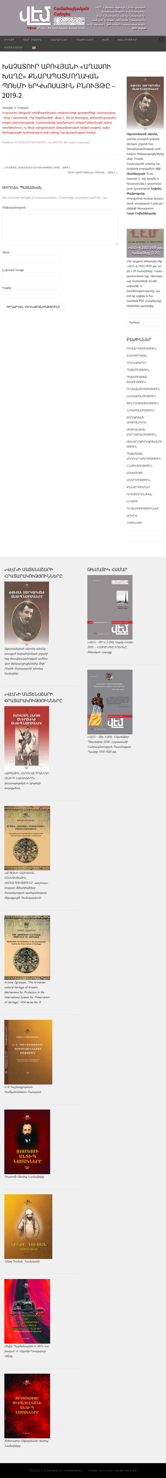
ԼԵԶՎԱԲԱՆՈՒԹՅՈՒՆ (141, 396)
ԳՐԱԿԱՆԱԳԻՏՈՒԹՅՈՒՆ (31, 142)
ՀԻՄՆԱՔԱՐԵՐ (137, 363)
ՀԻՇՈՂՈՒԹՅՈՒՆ (138, 480)
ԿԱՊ (105, 39)
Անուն (6, 252)
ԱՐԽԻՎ (132, 515)
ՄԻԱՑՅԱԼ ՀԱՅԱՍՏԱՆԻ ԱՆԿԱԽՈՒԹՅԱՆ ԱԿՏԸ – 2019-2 (36, 167)
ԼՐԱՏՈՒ (132, 501)
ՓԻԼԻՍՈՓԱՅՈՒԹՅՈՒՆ (143, 403)
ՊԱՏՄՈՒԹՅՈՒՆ (138, 370)
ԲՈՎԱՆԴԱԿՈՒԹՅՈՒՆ (141, 348)
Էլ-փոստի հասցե (13, 270)
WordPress (73, 1470)
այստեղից (146, 306)
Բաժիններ (85, 39)
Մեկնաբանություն (15, 207)
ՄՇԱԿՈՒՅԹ (135, 473)
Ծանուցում (127, 39)
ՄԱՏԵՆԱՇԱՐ (14, 47)
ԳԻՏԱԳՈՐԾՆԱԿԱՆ (139, 494)
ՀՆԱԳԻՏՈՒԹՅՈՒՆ (140, 466)
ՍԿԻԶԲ (9, 39)
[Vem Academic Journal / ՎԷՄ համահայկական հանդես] (83, 18)
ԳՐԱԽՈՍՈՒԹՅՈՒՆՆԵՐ (143, 508)
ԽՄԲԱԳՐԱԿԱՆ (137, 355)
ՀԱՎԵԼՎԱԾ (134, 523)
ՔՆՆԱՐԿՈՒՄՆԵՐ (139, 487)
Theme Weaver (125, 1470)
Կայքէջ (6, 288)
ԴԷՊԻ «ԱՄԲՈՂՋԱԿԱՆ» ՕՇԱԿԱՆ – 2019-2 (92, 172)
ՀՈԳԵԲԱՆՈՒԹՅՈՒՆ (141, 410)
